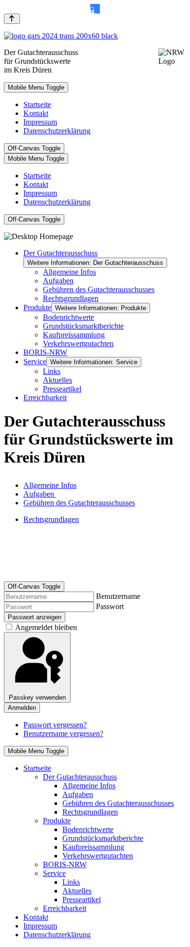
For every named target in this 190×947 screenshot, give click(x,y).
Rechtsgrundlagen (51, 519)
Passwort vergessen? (55, 725)
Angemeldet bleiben (46, 627)
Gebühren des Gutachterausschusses (79, 503)
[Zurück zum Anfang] (12, 19)
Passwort (110, 606)
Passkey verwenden (37, 697)
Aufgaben (39, 494)
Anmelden (22, 707)
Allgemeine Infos (49, 485)
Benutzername (118, 596)
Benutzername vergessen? (63, 733)
